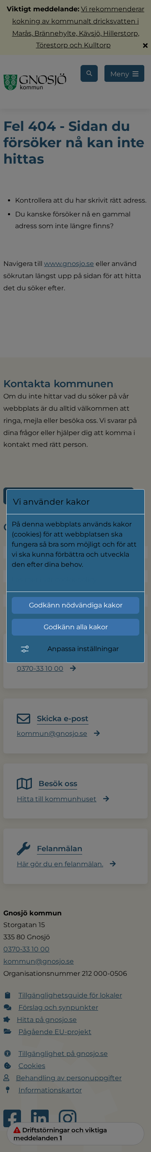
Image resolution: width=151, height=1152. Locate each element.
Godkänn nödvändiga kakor (75, 605)
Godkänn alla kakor (76, 627)
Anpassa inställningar (83, 649)
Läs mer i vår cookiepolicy (54, 580)
